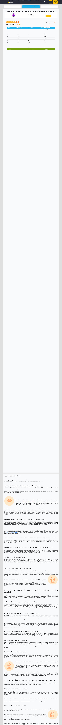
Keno (12, 0)
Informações (24, 0)
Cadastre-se (55, 2)
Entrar (50, 2)
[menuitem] (11, 3)
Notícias (35, 0)
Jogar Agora (48, 15)
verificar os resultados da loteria (12, 532)
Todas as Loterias (17, 0)
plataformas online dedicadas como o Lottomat (29, 501)
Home (9, 0)
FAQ (38, 0)
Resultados (30, 0)
